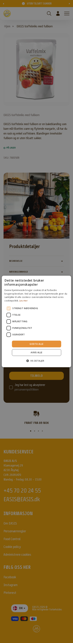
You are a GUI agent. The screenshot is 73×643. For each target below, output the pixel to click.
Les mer (23, 300)
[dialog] (36, 321)
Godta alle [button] (36, 343)
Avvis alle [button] (36, 352)
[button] (36, 361)
